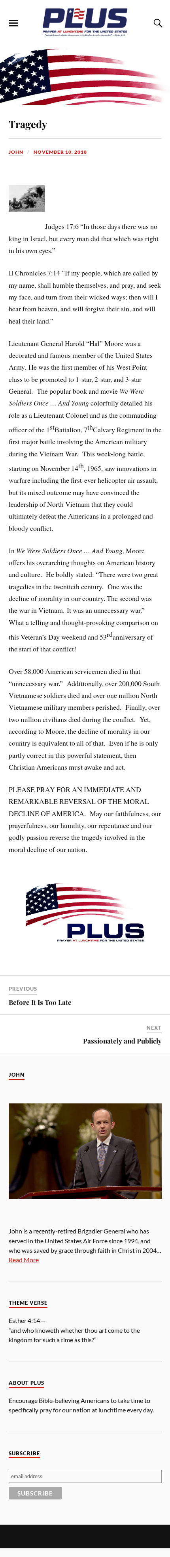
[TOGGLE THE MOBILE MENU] (13, 23)
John (16, 152)
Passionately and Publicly (122, 1040)
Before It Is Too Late (40, 1002)
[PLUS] (84, 34)
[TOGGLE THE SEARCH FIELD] (157, 23)
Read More (24, 1259)
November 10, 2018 (60, 152)
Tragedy (28, 123)
